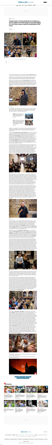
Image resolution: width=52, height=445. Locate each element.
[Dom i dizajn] (36, 435)
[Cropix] (18, 436)
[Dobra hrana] (31, 435)
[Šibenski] (34, 436)
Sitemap (46, 439)
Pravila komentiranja (25, 439)
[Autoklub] (39, 435)
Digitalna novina (41, 439)
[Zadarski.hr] (29, 436)
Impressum (30, 439)
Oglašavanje (36, 439)
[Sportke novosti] (17, 435)
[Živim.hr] (23, 435)
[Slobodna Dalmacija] (14, 435)
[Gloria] (26, 435)
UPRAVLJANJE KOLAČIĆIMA (26, 441)
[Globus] (20, 435)
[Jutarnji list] (8, 435)
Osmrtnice (34, 5)
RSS (44, 439)
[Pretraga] (47, 2)
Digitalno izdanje (30, 5)
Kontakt (33, 439)
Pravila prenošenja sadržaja (13, 439)
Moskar (26, 5)
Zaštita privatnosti (19, 439)
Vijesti (17, 5)
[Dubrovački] (26, 2)
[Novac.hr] (45, 435)
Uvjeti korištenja (7, 439)
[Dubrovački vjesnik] (24, 436)
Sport (23, 5)
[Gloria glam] (28, 435)
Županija (20, 5)
